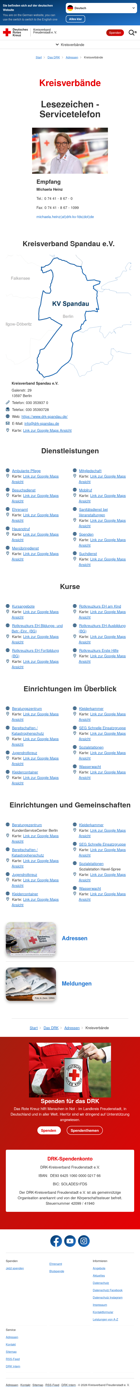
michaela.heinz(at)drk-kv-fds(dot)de (65, 216)
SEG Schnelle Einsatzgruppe (102, 727)
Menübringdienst (25, 548)
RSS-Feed (13, 1359)
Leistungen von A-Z (105, 1319)
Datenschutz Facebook (107, 1290)
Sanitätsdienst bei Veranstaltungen (93, 512)
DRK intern (13, 1366)
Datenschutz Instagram (107, 1297)
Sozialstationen (91, 747)
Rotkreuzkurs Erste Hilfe (98, 650)
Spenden (115, 33)
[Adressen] (31, 939)
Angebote (99, 1268)
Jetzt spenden (15, 1268)
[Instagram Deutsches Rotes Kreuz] (84, 1241)
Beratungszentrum (27, 708)
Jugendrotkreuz (24, 752)
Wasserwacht (90, 766)
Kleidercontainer (25, 772)
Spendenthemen (85, 1130)
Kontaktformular (103, 1312)
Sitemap (11, 1352)
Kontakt (11, 1344)
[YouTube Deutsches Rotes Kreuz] (70, 1241)
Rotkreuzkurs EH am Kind (100, 606)
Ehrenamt (20, 509)
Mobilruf (85, 490)
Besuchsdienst (24, 490)
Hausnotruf (21, 528)
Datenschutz (101, 1283)
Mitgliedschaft (90, 470)
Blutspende (56, 1271)
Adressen (75, 938)
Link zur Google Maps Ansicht (47, 430)
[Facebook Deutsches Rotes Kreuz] (56, 1241)
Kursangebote (23, 606)
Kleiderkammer (91, 708)
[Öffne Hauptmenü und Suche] (132, 32)
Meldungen (77, 983)
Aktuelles (99, 1275)
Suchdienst (88, 553)
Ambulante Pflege (26, 470)
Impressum (100, 1305)
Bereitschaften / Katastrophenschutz (28, 730)
